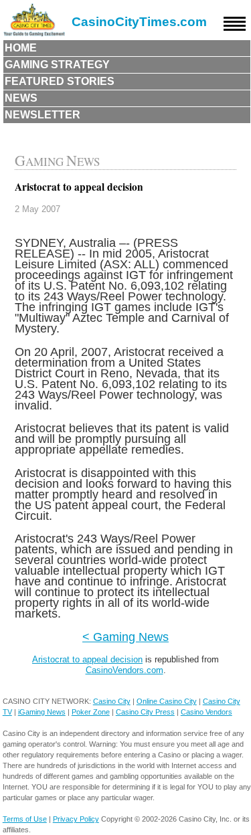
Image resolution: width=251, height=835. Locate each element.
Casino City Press (145, 712)
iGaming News (42, 712)
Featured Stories (59, 81)
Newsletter (42, 114)
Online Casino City (167, 701)
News (21, 98)
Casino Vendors (206, 712)
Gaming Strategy (57, 64)
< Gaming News (125, 637)
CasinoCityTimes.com (139, 22)
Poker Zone (91, 712)
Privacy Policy (76, 819)
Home (21, 48)
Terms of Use (25, 819)
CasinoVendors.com (124, 670)
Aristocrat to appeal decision (87, 659)
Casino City (112, 701)
